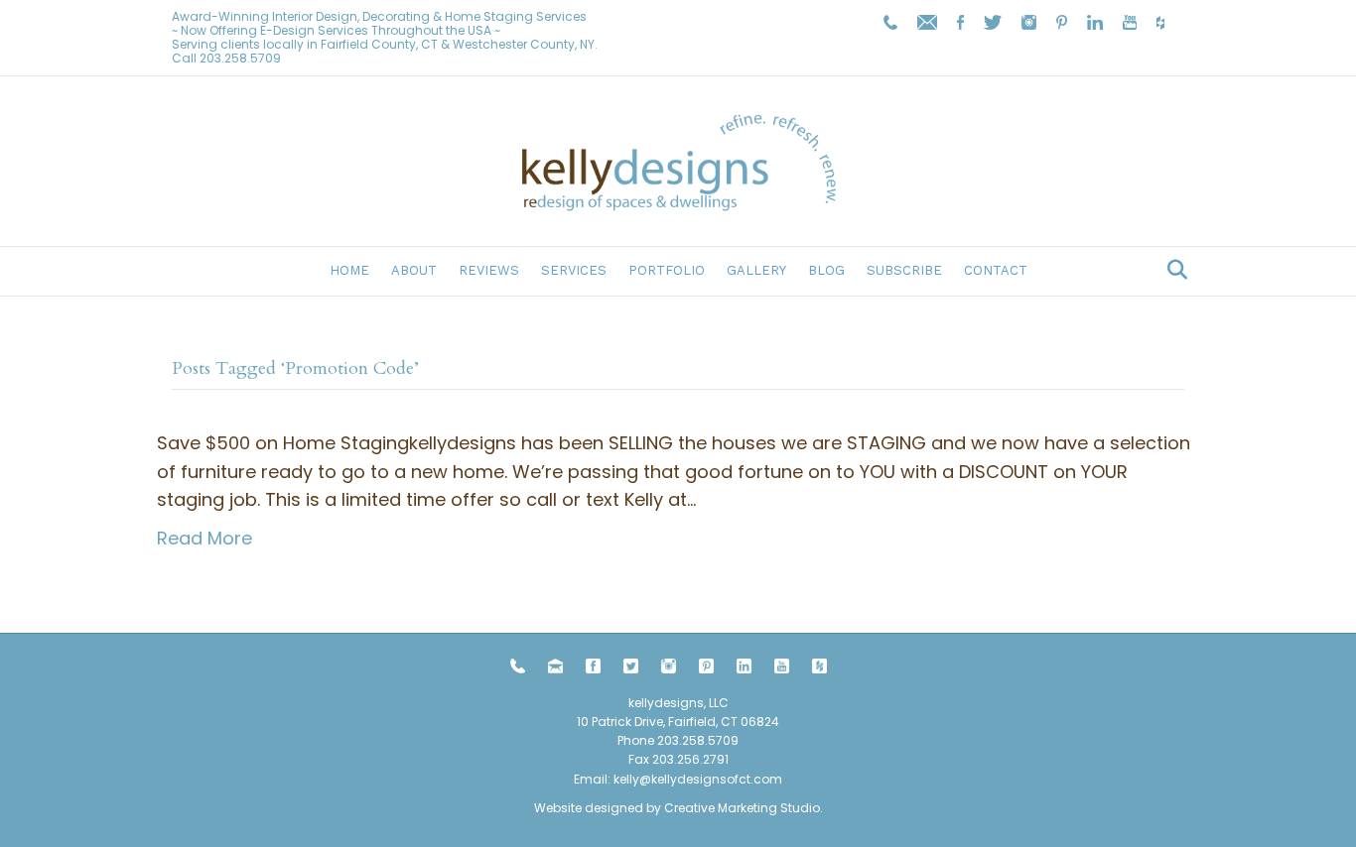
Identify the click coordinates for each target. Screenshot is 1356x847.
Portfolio (666, 270)
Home (349, 270)
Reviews (489, 270)
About (414, 270)
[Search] (1171, 270)
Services (574, 270)
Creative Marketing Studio (742, 807)
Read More (204, 538)
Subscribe (904, 270)
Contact (995, 270)
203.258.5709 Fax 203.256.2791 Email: (656, 759)
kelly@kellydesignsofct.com (697, 779)
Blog (826, 270)
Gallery (756, 270)
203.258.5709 (240, 58)
